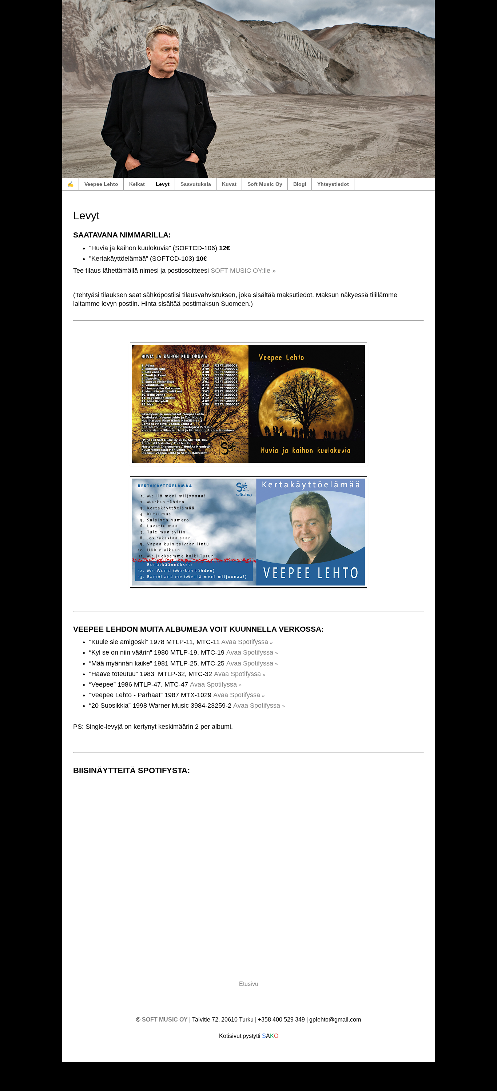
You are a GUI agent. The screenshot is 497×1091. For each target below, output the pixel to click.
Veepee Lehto (101, 184)
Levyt (163, 184)
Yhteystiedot (333, 184)
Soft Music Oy (264, 184)
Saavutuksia (195, 184)
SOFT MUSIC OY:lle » (243, 270)
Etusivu (248, 984)
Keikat (137, 184)
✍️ (70, 184)
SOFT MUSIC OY (165, 1019)
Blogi (299, 184)
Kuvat (229, 184)
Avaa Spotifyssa (247, 642)
